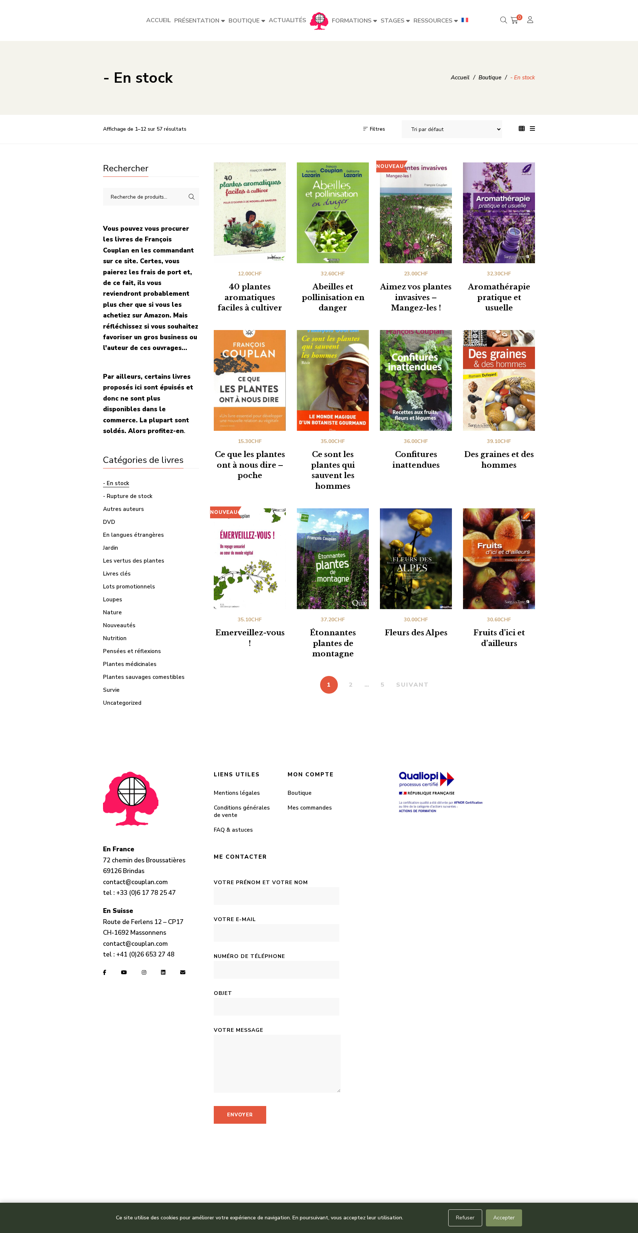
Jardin (110, 548)
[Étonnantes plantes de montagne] (333, 558)
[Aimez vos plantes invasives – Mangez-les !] (416, 212)
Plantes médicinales (130, 664)
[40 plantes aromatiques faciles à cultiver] (250, 212)
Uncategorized (122, 703)
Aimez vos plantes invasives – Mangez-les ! (416, 297)
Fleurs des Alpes (416, 632)
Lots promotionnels (129, 586)
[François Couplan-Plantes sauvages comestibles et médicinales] (319, 20)
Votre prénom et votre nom (261, 882)
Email (182, 972)
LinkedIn (163, 972)
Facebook (104, 972)
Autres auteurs (123, 509)
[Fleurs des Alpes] (416, 558)
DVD (109, 522)
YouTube (124, 972)
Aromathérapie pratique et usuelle (499, 297)
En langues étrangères (133, 535)
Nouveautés (119, 625)
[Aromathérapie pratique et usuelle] (499, 212)
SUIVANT (412, 685)
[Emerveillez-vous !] (250, 558)
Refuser (465, 1217)
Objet (223, 993)
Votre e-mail (235, 919)
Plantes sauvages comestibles (144, 677)
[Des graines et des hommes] (499, 380)
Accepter (504, 1217)
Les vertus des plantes (133, 560)
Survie (111, 690)
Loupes (112, 599)
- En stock (116, 483)
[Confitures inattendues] (416, 380)
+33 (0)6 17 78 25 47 (146, 893)
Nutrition (115, 638)
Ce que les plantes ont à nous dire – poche (250, 465)
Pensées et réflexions (132, 651)
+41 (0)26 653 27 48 (145, 954)
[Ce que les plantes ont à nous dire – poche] (250, 380)
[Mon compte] (531, 20)
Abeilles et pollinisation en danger (333, 297)
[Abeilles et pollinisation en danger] (333, 212)
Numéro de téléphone (249, 956)
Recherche (191, 197)
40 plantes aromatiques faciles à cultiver (249, 297)
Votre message (238, 1030)
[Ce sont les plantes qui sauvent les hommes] (333, 380)
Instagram (144, 972)
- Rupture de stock (127, 496)
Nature (112, 612)
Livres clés (117, 573)
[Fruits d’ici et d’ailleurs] (499, 558)
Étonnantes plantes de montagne (333, 643)
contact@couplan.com (135, 882)
